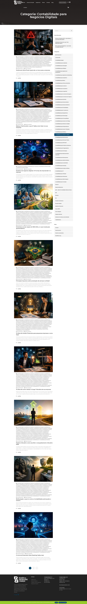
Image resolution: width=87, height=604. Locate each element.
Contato (25, 7)
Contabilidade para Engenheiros (38, 61)
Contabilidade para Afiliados (60, 68)
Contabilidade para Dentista (29, 60)
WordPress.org (58, 235)
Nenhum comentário (28, 68)
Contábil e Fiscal (33, 579)
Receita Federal (58, 203)
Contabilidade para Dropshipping (27, 61)
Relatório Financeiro (59, 206)
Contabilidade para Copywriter (61, 91)
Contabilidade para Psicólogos (36, 119)
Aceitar (56, 602)
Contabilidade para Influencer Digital (38, 62)
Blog (52, 2)
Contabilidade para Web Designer (61, 179)
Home (24, 2)
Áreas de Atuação (30, 2)
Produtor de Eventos (59, 200)
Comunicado (57, 57)
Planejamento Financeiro (34, 583)
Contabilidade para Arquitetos (61, 77)
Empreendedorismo (26, 330)
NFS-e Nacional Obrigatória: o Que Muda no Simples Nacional (63, 46)
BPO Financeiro (58, 54)
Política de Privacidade (62, 602)
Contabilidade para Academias (29, 56)
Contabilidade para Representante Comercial (27, 276)
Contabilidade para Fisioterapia (38, 324)
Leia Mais (19, 78)
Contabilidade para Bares (25, 111)
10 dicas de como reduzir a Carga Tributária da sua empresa (33, 389)
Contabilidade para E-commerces (33, 166)
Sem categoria (58, 211)
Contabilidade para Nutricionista (27, 64)
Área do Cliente (63, 2)
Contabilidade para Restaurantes (30, 120)
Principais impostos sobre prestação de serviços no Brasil (33, 281)
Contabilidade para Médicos (37, 63)
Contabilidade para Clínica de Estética (27, 59)
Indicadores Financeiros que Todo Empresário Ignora (61, 43)
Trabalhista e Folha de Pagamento (36, 582)
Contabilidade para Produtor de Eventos (39, 64)
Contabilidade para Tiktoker (60, 173)
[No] (85, 602)
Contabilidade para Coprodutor (61, 88)
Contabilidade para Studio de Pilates (29, 67)
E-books (48, 2)
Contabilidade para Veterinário (45, 121)
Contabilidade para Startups (60, 165)
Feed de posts (58, 230)
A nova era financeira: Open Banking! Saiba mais (30, 555)
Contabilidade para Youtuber (60, 181)
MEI (56, 192)
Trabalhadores (58, 219)
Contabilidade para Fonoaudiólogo (62, 118)
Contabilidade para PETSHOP (37, 118)
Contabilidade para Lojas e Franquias (27, 63)
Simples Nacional (58, 214)
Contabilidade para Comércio (47, 111)
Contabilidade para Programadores (25, 119)
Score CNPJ (57, 208)
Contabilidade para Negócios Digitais (22, 167)
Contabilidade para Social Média (61, 162)
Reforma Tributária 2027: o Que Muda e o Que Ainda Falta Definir (63, 39)
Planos (43, 2)
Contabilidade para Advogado (39, 56)
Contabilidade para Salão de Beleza (41, 120)
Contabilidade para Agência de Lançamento (26, 110)
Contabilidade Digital (20, 56)
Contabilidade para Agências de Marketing (40, 110)
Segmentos (38, 2)
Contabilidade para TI (38, 67)
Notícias (56, 195)
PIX (56, 198)
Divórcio (57, 184)
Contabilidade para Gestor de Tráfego (26, 62)
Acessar (56, 227)
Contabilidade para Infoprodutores (37, 325)
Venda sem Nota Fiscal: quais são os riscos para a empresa (33, 70)
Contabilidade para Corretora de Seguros (40, 59)
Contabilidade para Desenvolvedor (39, 60)
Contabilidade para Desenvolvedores (36, 113)
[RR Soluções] (18, 2)
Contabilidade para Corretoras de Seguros (36, 112)
